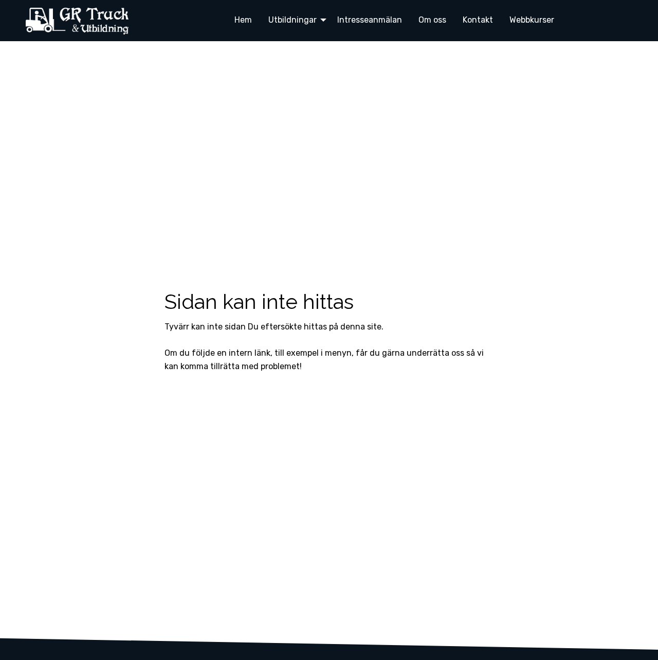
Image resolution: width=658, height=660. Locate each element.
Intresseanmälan (369, 20)
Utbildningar (292, 20)
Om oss (432, 20)
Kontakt (478, 20)
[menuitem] (243, 19)
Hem (243, 20)
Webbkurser (531, 20)
